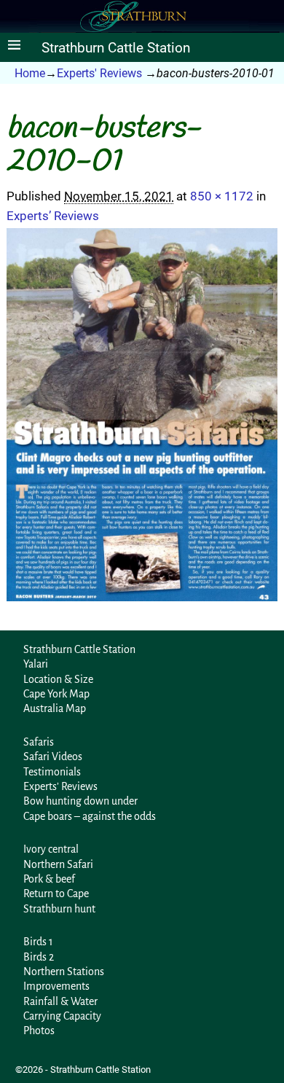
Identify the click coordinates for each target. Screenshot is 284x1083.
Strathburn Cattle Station (116, 48)
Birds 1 (38, 941)
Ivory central (51, 849)
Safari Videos (52, 756)
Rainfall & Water (60, 1001)
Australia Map (54, 708)
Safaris (38, 742)
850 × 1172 (221, 196)
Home (30, 73)
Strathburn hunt (59, 909)
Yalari (35, 664)
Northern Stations (63, 971)
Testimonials (52, 772)
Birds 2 (38, 957)
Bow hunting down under (80, 801)
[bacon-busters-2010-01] (142, 414)
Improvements (56, 986)
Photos (39, 1030)
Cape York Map (56, 694)
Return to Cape (56, 893)
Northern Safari (58, 864)
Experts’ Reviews (53, 215)
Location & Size (58, 679)
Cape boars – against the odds (89, 816)
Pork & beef (49, 879)
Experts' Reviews (99, 73)
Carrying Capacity (62, 1016)
